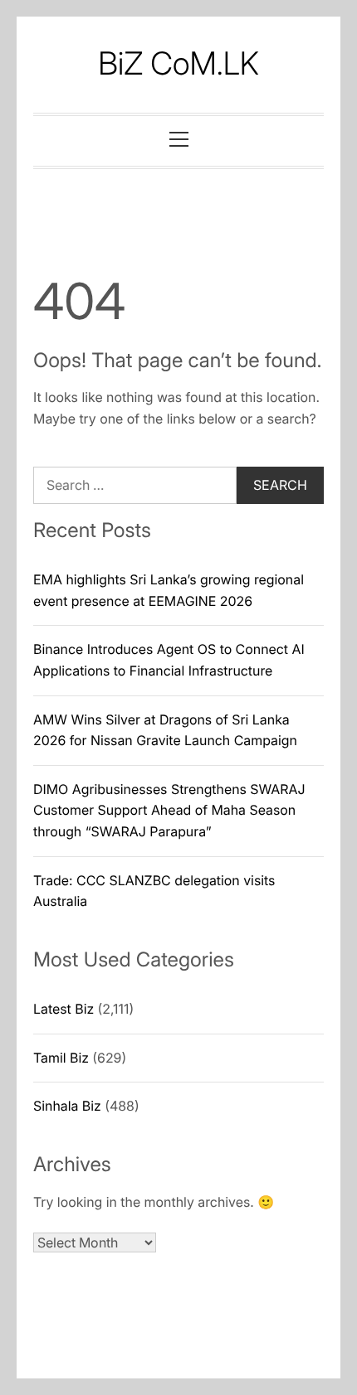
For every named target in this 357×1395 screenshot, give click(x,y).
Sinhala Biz (67, 1105)
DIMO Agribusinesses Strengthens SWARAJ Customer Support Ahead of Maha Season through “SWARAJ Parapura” (169, 810)
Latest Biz (63, 1008)
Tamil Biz (61, 1057)
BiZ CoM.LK (178, 64)
